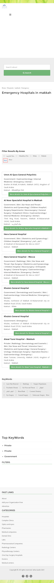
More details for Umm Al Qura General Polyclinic (29, 194)
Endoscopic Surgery (21, 352)
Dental (28, 182)
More (10, 160)
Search (27, 73)
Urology (7, 352)
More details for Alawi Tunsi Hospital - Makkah (30, 367)
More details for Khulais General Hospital (32, 310)
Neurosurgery (31, 210)
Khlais (14, 306)
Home (4, 88)
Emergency (25, 88)
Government (9, 179)
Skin (18, 205)
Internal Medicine (12, 216)
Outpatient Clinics (20, 213)
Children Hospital (38, 207)
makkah (17, 88)
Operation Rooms (39, 352)
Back (5, 160)
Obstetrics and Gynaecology (16, 207)
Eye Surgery (16, 264)
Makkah (7, 190)
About (4, 498)
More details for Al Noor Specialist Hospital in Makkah (27, 228)
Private (7, 343)
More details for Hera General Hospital (33, 251)
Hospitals (10, 88)
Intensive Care (35, 346)
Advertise (5, 506)
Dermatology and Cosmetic (29, 292)
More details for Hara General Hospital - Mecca (30, 282)
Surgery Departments (13, 210)
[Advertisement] (27, 31)
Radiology (21, 261)
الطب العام (36, 241)
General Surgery (19, 269)
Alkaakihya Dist (18, 190)
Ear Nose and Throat (31, 205)
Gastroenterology (24, 179)
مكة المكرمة (16, 224)
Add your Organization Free (12, 502)
